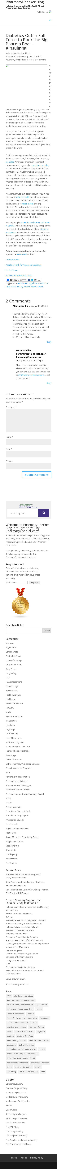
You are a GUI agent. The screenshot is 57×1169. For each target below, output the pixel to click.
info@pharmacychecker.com (31, 375)
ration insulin (27, 203)
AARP (9, 996)
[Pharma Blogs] (21, 618)
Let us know (11, 979)
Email (9, 449)
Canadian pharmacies (15, 1014)
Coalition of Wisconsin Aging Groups (22, 953)
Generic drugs (12, 686)
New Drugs (11, 755)
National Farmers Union (16, 933)
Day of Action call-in (40, 165)
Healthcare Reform (14, 703)
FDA (8, 677)
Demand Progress (14, 950)
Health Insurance (13, 695)
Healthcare (10, 699)
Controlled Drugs (13, 656)
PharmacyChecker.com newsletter (21, 557)
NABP (46, 1040)
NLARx (9, 1105)
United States (33, 1071)
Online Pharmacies (14, 759)
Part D (9, 1054)
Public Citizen (11, 270)
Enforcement (19, 1022)
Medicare (10, 1036)
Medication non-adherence (18, 746)
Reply (48, 342)
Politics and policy (14, 807)
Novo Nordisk (37, 286)
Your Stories (11, 863)
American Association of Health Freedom (24, 940)
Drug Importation (13, 664)
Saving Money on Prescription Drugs (22, 837)
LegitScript (10, 729)
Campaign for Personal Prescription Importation (27, 943)
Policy (8, 798)
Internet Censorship (14, 716)
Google (23, 1027)
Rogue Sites (11, 832)
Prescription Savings (15, 820)
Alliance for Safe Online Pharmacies (20, 1000)
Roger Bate (27, 1067)
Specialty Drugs (13, 845)
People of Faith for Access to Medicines (23, 265)
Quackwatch (11, 1109)
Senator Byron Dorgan (16, 1114)
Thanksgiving (11, 854)
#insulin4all (22, 254)
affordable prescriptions (23, 996)
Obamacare (11, 1045)
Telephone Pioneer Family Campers (22, 937)
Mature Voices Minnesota (17, 947)
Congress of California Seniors (19, 957)
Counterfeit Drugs (14, 660)
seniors (22, 1071)
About (24, 1157)
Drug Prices (20, 59)
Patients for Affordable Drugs (19, 275)
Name (9, 437)
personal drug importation (17, 1058)
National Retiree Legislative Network (22, 927)
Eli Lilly (20, 286)
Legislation (10, 725)
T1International (12, 259)
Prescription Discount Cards (18, 811)
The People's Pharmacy (16, 1135)
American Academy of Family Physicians (24, 923)
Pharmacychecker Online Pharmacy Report (25, 794)
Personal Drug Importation (18, 776)
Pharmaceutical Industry (16, 781)
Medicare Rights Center (16, 1092)
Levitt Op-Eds (12, 733)
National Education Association (20, 930)
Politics (9, 802)
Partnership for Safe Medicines (26, 1054)
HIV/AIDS (10, 707)
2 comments (40, 59)
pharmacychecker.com (40, 1063)
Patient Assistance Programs (19, 768)
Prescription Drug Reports (17, 815)
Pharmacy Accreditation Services (20, 967)
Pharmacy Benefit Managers (18, 785)
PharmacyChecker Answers (18, 789)
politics (17, 1067)
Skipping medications (15, 841)
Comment (11, 407)
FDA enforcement (14, 682)
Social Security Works (15, 1122)
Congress (30, 1014)
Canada (39, 1009)
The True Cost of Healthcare (18, 1144)
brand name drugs (26, 1009)
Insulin (30, 59)
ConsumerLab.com (14, 1084)
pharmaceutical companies (17, 1063)
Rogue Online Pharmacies (17, 828)
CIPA (8, 963)
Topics (14, 1157)
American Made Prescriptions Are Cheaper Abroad (27, 1005)
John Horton (11, 720)
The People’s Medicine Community (21, 1140)
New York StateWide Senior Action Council (25, 970)
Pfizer (33, 1058)
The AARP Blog (12, 1127)
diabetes (44, 283)
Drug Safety (11, 673)
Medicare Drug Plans (15, 742)
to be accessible (23, 197)
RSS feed (41, 550)
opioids (42, 1049)
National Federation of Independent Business (26, 920)
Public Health (11, 824)
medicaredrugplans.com (16, 1040)
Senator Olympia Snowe (16, 1118)
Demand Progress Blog (16, 1088)
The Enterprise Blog (14, 1131)
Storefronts (11, 850)
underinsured (11, 858)
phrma (9, 1067)
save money (11, 1071)
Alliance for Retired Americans (19, 913)
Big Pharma (34, 283)
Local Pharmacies (14, 738)
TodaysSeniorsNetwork (16, 960)
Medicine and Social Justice (18, 1101)
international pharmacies (24, 1031)
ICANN (9, 1031)
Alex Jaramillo (20, 306)
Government (11, 690)
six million (10, 162)
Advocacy (10, 59)
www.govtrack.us (20, 984)
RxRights (9, 917)
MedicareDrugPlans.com (17, 1097)
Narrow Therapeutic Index (17, 751)
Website (9, 461)
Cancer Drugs (12, 651)
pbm (8, 772)
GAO (35, 1022)
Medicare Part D (35, 1040)
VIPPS (43, 1071)
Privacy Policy (36, 1157)
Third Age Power (13, 973)
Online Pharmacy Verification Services (22, 764)
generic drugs (12, 1027)
